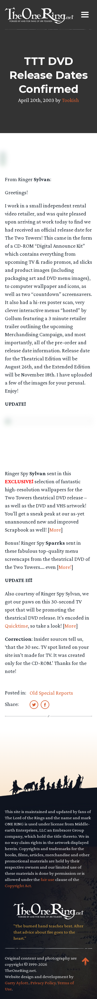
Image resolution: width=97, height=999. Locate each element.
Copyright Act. (18, 885)
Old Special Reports (51, 693)
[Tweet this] (34, 704)
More (55, 530)
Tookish (70, 100)
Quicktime (16, 626)
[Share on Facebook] (45, 704)
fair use (47, 879)
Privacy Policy (43, 982)
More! (64, 567)
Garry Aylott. (17, 982)
